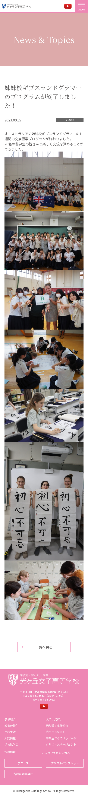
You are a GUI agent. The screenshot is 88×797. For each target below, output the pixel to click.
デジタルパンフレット (65, 763)
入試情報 (10, 738)
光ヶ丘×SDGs (55, 732)
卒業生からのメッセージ (61, 738)
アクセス (23, 763)
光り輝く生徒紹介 (57, 726)
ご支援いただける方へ (56, 753)
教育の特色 (11, 726)
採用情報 (10, 752)
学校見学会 (11, 744)
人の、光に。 (54, 719)
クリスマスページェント (61, 744)
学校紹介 (10, 719)
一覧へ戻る (44, 647)
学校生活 (10, 732)
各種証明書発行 (23, 774)
